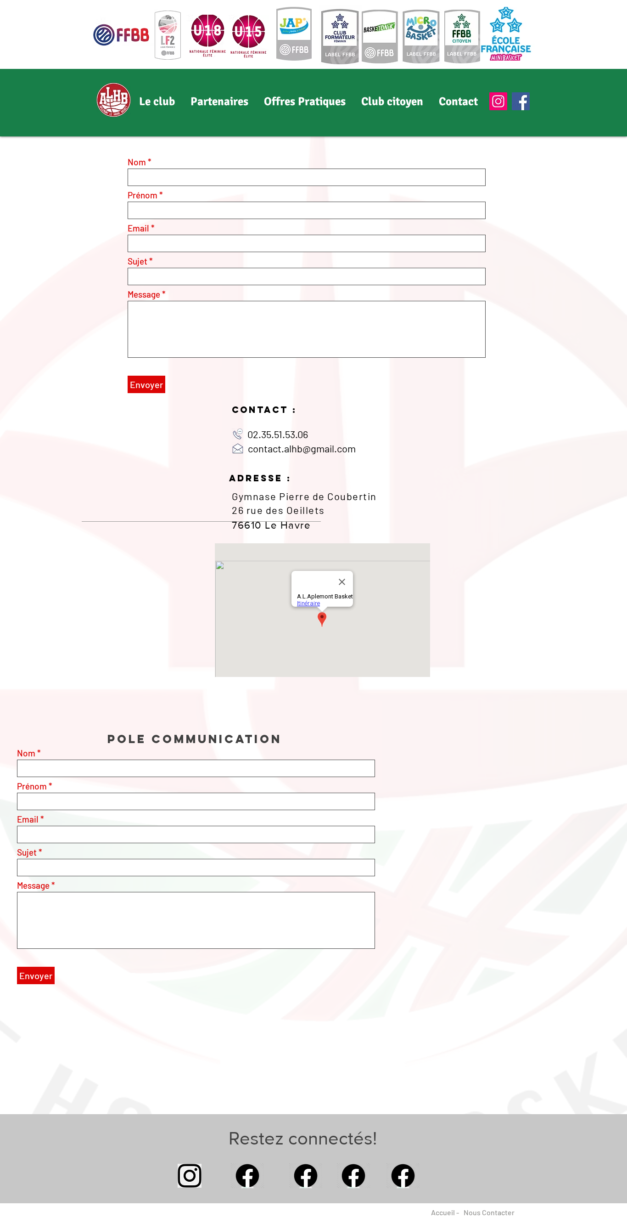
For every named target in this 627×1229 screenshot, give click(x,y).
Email (138, 228)
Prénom (142, 195)
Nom (137, 162)
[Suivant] (576, 102)
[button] (219, 101)
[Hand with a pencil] (189, 1176)
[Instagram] (498, 101)
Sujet (137, 261)
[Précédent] (50, 102)
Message (144, 294)
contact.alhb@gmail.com (302, 448)
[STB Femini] (313, 118)
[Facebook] (521, 101)
